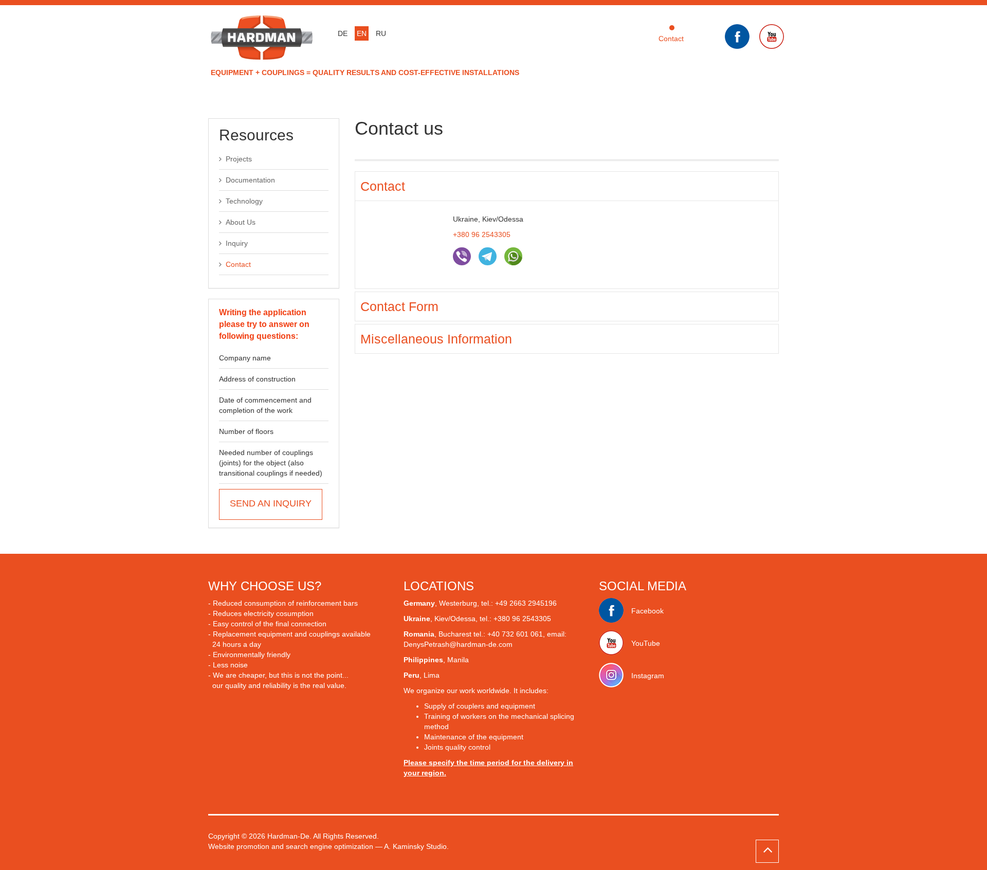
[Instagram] (615, 676)
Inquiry (237, 243)
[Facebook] (741, 37)
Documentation (250, 180)
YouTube (645, 643)
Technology (244, 201)
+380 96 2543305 (481, 234)
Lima (432, 675)
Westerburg (458, 603)
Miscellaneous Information (436, 339)
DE (343, 33)
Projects (239, 159)
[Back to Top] (767, 851)
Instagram (647, 676)
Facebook (647, 611)
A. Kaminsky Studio (415, 846)
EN (362, 33)
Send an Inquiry (271, 503)
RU (381, 33)
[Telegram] (488, 257)
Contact (671, 38)
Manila (458, 660)
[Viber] (462, 257)
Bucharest (455, 634)
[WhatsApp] (513, 257)
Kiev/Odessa (455, 618)
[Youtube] (775, 37)
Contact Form (399, 306)
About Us (240, 222)
